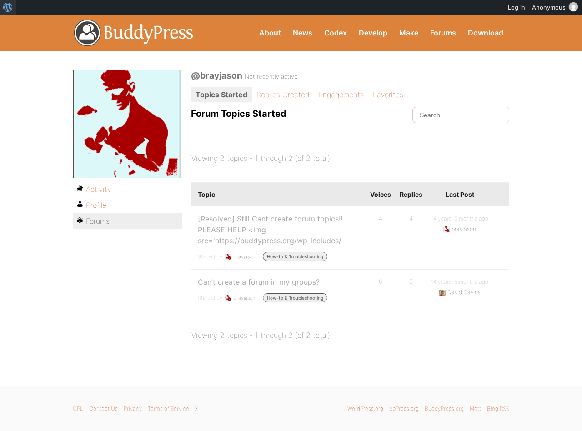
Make (408, 32)
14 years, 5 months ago (459, 218)
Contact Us (103, 408)
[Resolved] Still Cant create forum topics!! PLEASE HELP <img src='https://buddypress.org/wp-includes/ (270, 229)
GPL (78, 408)
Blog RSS (498, 408)
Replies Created (283, 94)
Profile (96, 205)
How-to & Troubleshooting (295, 256)
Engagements (341, 94)
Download (485, 32)
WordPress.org (365, 408)
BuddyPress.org (134, 33)
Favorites (388, 94)
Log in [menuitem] (516, 7)
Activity (98, 189)
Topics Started (221, 94)
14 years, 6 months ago (459, 281)
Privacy (133, 408)
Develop (373, 32)
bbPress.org (404, 408)
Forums (443, 32)
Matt (475, 408)
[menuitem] (8, 7)
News (302, 32)
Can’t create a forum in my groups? (259, 281)
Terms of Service (168, 408)
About (270, 32)
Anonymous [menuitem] (549, 7)
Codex (335, 32)
